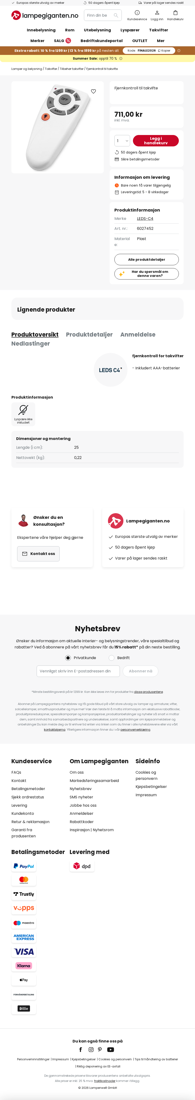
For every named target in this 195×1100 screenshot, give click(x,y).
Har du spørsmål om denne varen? (150, 273)
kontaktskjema (54, 730)
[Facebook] (83, 1049)
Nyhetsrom (103, 830)
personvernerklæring (135, 730)
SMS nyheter (81, 797)
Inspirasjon (80, 830)
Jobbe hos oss (83, 805)
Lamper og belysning (26, 69)
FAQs (16, 772)
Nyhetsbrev (81, 788)
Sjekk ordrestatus (27, 797)
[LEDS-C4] (110, 370)
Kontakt (18, 780)
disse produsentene (148, 692)
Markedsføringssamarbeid (94, 780)
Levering (19, 805)
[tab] (34, 334)
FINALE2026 (149, 50)
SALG (59, 40)
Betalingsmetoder (28, 788)
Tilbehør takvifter (71, 69)
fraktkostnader (104, 1081)
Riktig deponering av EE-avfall (98, 1066)
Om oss (77, 772)
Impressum (146, 795)
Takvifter (51, 69)
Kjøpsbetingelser (151, 786)
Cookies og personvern (115, 1059)
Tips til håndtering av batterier (156, 1059)
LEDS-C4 (145, 218)
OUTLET (139, 40)
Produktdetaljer (89, 334)
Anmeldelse (138, 334)
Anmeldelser (81, 813)
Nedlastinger (30, 343)
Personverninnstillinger (33, 1059)
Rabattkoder (82, 822)
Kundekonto (22, 813)
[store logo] (44, 15)
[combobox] (103, 15)
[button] (93, 91)
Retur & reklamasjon (30, 822)
